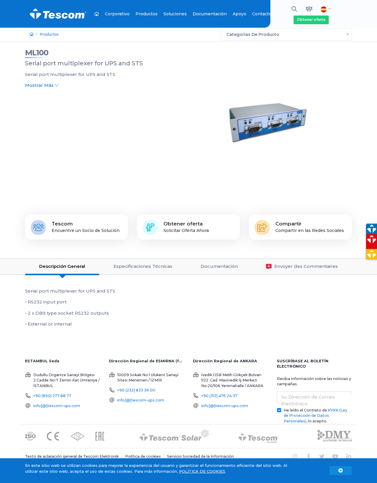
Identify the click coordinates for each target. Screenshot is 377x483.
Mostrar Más (40, 85)
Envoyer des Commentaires (305, 266)
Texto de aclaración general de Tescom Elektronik (72, 456)
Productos (146, 13)
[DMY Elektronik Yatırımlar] (334, 436)
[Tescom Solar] (174, 436)
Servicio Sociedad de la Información (200, 456)
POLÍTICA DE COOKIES (202, 471)
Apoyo (239, 13)
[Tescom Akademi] (259, 436)
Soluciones (175, 13)
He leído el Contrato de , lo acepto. (315, 416)
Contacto (262, 13)
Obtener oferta (311, 19)
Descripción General (62, 266)
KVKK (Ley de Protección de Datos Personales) (315, 416)
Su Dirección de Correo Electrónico (308, 400)
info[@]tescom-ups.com (56, 406)
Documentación (210, 13)
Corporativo (117, 13)
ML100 (36, 52)
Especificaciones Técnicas (142, 266)
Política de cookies (143, 456)
